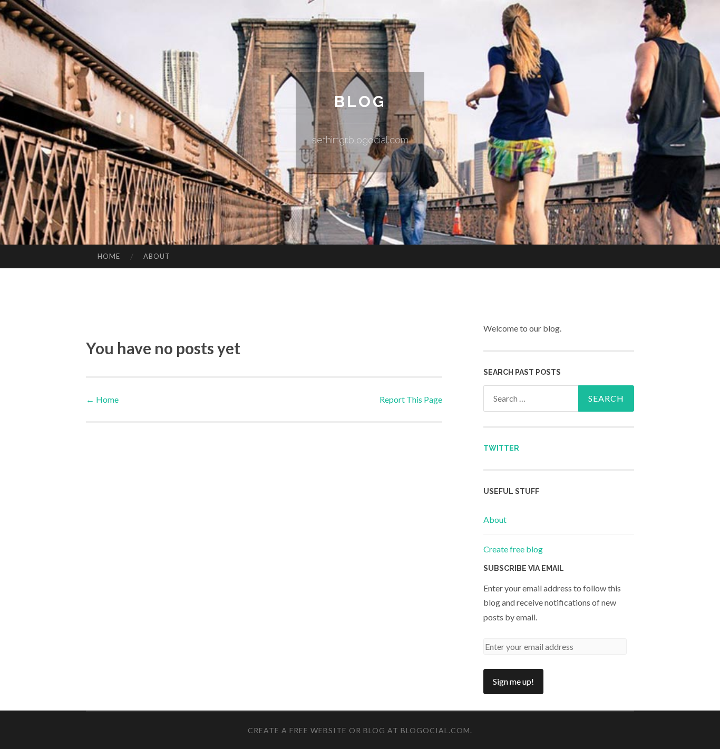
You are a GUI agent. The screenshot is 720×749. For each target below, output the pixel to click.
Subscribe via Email (523, 568)
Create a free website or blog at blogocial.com (359, 730)
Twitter (501, 448)
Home (109, 256)
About (156, 256)
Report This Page (411, 399)
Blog (360, 101)
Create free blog (513, 549)
